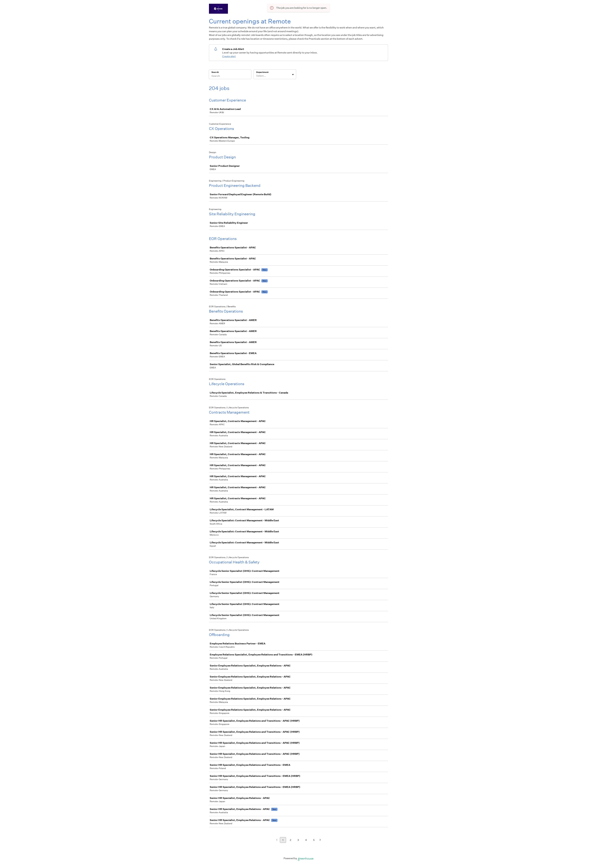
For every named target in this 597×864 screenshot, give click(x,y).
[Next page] (320, 840)
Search (215, 72)
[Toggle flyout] (293, 74)
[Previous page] (276, 840)
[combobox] (256, 76)
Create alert (229, 56)
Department (262, 72)
